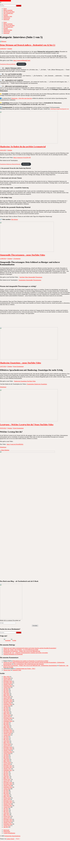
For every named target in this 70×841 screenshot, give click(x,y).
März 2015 (6, 815)
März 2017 (6, 778)
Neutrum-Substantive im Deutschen (13, 654)
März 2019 (6, 742)
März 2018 (6, 761)
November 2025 (7, 683)
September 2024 (7, 704)
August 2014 (6, 825)
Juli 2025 (5, 689)
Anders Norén (10, 839)
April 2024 (6, 712)
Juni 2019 (6, 738)
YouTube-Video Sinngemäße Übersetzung (30, 277)
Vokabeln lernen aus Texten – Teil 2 (25, 668)
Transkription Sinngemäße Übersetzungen (30, 280)
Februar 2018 (7, 762)
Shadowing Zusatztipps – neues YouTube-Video (20, 363)
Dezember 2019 (7, 730)
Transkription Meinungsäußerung (8, 64)
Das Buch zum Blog (8, 11)
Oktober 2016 (7, 785)
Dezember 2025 (7, 681)
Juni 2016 (6, 791)
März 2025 (6, 695)
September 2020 (7, 721)
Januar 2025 (6, 698)
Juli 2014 (5, 827)
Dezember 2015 (7, 801)
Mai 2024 (6, 710)
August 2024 (6, 706)
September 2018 (7, 752)
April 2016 (6, 795)
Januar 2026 (6, 679)
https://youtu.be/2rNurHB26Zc (15, 444)
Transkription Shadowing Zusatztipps (37, 384)
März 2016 (6, 796)
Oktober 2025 (7, 684)
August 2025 (6, 687)
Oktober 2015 (7, 804)
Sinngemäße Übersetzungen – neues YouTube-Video (22, 255)
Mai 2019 (6, 739)
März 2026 (6, 676)
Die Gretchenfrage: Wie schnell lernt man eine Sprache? (29, 664)
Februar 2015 (7, 816)
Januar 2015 (6, 818)
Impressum (6, 19)
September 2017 (7, 770)
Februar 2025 (7, 696)
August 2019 (6, 735)
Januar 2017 (6, 781)
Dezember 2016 (7, 782)
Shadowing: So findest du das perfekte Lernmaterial (23, 146)
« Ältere (4, 450)
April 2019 (6, 741)
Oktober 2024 (7, 702)
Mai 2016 (6, 793)
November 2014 (7, 821)
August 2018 (6, 753)
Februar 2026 (7, 678)
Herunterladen (21, 64)
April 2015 (6, 813)
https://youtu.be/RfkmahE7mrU (21, 60)
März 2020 (6, 727)
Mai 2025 (6, 692)
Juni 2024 (6, 709)
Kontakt (5, 15)
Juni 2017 (6, 773)
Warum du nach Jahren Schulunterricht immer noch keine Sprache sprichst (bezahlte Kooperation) (29, 648)
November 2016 (7, 784)
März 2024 (6, 713)
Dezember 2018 (7, 747)
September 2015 (7, 805)
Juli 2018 (5, 755)
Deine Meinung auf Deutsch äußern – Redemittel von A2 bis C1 (27, 45)
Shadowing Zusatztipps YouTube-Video (25, 381)
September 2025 (7, 686)
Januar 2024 (6, 716)
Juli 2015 (5, 808)
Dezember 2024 (7, 699)
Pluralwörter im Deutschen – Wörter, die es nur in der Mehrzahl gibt (21, 651)
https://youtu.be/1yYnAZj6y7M (22, 157)
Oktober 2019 (7, 733)
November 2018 (7, 749)
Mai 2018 (6, 758)
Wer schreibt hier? (8, 13)
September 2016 (7, 787)
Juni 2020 (6, 722)
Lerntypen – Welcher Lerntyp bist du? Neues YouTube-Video (26, 424)
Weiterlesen (3, 387)
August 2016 (6, 788)
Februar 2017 (7, 779)
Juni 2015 (6, 810)
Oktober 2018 (7, 750)
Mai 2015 (6, 811)
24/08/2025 (3, 48)
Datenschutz (6, 18)
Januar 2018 (6, 764)
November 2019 (7, 732)
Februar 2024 (7, 715)
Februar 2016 (7, 798)
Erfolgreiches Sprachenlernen (12, 836)
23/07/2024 (3, 366)
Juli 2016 (5, 790)
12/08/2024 (3, 258)
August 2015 (6, 807)
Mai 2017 (6, 775)
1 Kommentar (16, 258)
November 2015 (7, 802)
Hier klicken (14, 219)
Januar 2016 (6, 799)
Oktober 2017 (7, 768)
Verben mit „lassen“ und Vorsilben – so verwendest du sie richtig (20, 649)
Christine (9, 48)
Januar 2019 (6, 745)
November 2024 (7, 701)
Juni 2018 (6, 756)
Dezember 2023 (7, 718)
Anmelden (35, 625)
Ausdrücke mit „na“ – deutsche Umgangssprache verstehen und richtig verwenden (25, 652)
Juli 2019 (5, 736)
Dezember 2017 (7, 765)
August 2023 (6, 719)
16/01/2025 (3, 150)
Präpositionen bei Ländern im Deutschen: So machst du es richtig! (30, 661)
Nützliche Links (7, 16)
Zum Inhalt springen (5, 0)
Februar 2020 (7, 729)
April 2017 (6, 776)
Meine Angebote (7, 10)
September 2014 (7, 824)
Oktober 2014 (7, 822)
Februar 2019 (7, 744)
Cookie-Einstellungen (9, 833)
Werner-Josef (6, 670)
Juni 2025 (6, 690)
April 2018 (6, 759)
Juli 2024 (5, 707)
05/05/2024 (3, 428)
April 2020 (6, 725)
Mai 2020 (6, 724)
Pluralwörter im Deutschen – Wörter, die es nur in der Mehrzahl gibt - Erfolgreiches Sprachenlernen (30, 665)
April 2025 (6, 693)
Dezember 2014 (7, 819)
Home (5, 8)
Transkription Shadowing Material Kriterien (10, 164)
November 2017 (7, 767)
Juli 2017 (5, 772)
